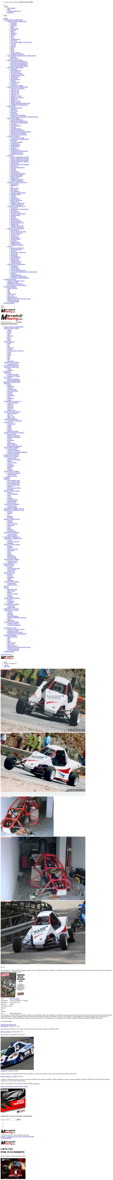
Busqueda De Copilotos (13, 376)
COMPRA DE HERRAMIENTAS (20, 278)
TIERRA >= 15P (15, 100)
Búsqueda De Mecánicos (13, 380)
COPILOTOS (7, 373)
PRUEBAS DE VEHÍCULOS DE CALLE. (19, 298)
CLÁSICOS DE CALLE (17, 137)
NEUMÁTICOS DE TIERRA (12, 412)
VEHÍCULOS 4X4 (9, 565)
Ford (8, 337)
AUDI (12, 51)
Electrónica (10, 388)
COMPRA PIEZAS (16, 263)
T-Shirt (11, 1013)
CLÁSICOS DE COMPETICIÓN (20, 139)
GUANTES (14, 124)
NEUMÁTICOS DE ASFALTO (12, 401)
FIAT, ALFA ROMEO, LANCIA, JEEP (21, 42)
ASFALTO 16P (15, 93)
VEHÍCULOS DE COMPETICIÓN (17, 21)
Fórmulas (9, 513)
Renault (9, 333)
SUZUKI (13, 45)
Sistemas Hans (11, 443)
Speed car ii (7, 666)
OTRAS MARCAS (16, 52)
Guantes (9, 438)
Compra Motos (11, 605)
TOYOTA (13, 43)
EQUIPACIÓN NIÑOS (17, 175)
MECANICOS (8, 377)
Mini (8, 356)
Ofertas (9, 368)
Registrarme (10, 12)
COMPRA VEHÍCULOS (17, 203)
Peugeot (9, 330)
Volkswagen (10, 347)
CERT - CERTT (11, 294)
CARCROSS (14, 207)
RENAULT (14, 26)
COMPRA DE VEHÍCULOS (18, 276)
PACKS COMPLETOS (17, 120)
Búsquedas (10, 370)
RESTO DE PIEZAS (16, 176)
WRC (8, 289)
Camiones (9, 611)
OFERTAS (13, 57)
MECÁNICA (14, 190)
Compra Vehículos (12, 534)
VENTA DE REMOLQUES (18, 270)
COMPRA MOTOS (16, 261)
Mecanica (9, 492)
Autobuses (10, 613)
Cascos (9, 441)
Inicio (5, 662)
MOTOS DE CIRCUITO (17, 248)
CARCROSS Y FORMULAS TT (13, 538)
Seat (8, 344)
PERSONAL (7, 371)
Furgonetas (10, 614)
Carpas (9, 619)
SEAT (12, 36)
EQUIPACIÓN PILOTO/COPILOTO (14, 432)
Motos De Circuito (12, 589)
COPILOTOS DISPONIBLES (19, 61)
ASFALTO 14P (15, 90)
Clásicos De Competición (14, 459)
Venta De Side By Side (13, 568)
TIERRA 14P (14, 99)
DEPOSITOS (14, 78)
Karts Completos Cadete (13, 482)
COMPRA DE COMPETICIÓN (19, 151)
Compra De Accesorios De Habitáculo (17, 452)
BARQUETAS (15, 184)
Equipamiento (11, 601)
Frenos (9, 397)
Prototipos (10, 516)
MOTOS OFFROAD (16, 249)
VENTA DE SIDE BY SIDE (18, 231)
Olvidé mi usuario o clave (14, 11)
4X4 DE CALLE (15, 234)
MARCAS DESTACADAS (11, 328)
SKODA (13, 35)
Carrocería (10, 392)
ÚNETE (19, 1119)
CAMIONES (14, 266)
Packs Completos (11, 434)
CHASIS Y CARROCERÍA (18, 193)
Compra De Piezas (12, 449)
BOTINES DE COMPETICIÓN (19, 122)
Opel (8, 346)
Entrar (9, 9)
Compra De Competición (13, 473)
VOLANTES (14, 111)
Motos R (9, 592)
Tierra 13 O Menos (12, 413)
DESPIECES (14, 255)
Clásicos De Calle (12, 458)
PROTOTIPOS (15, 188)
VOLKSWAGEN (15, 39)
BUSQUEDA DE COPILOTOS (19, 63)
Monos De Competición (13, 435)
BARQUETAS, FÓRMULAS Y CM (14, 508)
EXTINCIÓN (14, 114)
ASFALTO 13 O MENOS (18, 88)
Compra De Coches (12, 364)
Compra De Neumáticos (13, 450)
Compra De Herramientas (14, 625)
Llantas (9, 400)
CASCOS (13, 127)
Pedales (9, 428)
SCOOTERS (14, 254)
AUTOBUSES (15, 267)
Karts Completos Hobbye (14, 488)
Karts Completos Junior (13, 483)
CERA (9, 292)
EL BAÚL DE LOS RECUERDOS (16, 285)
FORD (12, 32)
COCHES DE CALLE (10, 279)
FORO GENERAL (12, 288)
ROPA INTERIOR (16, 125)
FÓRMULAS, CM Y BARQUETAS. (17, 182)
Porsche (9, 338)
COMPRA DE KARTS (17, 179)
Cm (8, 514)
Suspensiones (10, 395)
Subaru (9, 343)
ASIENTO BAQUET (16, 108)
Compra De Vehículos (13, 623)
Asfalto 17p (10, 409)
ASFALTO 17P (15, 94)
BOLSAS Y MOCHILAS (17, 130)
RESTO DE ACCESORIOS (18, 115)
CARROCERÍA (15, 76)
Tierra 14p (10, 415)
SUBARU (13, 30)
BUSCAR (19, 322)
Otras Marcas (10, 361)
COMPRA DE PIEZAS (17, 85)
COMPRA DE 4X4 (16, 243)
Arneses (9, 425)
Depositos (9, 394)
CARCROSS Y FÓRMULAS (12, 537)
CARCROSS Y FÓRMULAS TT (16, 206)
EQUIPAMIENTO (16, 257)
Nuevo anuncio (11, 8)
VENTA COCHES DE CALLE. (16, 281)
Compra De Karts (12, 505)
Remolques (10, 489)
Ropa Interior (10, 440)
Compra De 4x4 (11, 583)
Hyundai (9, 349)
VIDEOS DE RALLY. (13, 300)
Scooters (9, 595)
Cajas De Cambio (12, 389)
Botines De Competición (13, 437)
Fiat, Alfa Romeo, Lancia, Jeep (15, 350)
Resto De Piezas (11, 502)
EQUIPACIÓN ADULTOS (18, 173)
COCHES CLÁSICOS (13, 136)
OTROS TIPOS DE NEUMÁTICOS (20, 103)
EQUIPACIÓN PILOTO (17, 222)
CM (12, 187)
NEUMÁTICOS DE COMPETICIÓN (17, 87)
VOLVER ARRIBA (6, 1138)
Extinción (9, 429)
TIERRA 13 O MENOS (17, 97)
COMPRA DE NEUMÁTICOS (19, 105)
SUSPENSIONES (15, 79)
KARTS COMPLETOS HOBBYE (20, 164)
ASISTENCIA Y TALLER (11, 608)
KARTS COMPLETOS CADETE (20, 158)
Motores (9, 385)
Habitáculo (10, 467)
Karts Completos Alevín (13, 480)
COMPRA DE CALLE (17, 152)
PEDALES (14, 112)
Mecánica (9, 520)
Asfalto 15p (10, 406)
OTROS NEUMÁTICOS (11, 419)
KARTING (10, 155)
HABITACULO (8, 422)
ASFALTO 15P (15, 91)
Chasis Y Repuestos (12, 494)
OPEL (12, 38)
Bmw (8, 334)
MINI (12, 48)
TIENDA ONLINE (9, 303)
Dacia (8, 358)
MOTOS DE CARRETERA (18, 252)
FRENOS (13, 81)
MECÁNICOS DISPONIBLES (19, 64)
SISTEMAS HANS (16, 128)
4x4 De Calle (10, 571)
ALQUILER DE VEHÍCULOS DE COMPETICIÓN (21, 55)
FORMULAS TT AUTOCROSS (19, 209)
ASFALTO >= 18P (16, 96)
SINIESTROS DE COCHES (15, 284)
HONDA (13, 46)
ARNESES (14, 109)
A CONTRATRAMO (13, 301)
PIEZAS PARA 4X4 (9, 573)
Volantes (9, 426)
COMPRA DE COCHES (17, 54)
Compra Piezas (11, 607)
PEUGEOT (14, 23)
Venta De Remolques (12, 616)
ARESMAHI (4, 1026)
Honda (9, 355)
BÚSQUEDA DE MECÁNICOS (19, 66)
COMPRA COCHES (13, 282)
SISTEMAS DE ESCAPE (18, 75)
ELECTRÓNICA (15, 72)
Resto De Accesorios (12, 431)
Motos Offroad (11, 590)
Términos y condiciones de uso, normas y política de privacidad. (17, 1136)
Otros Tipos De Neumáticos (14, 420)
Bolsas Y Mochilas (12, 444)
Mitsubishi (10, 336)
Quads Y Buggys (11, 570)
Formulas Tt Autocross (13, 541)
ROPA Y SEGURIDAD (13, 118)
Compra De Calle (11, 474)
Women (16, 1013)
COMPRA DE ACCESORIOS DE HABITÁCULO (24, 117)
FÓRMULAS (14, 185)
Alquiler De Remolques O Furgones (16, 617)
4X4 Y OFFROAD (9, 564)
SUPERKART (14, 163)
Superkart (9, 486)
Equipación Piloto (12, 558)
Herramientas (10, 620)
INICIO (6, 18)
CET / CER (10, 295)
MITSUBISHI (14, 29)
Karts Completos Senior (13, 485)
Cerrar (6, 6)
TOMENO (3, 1071)
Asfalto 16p (10, 407)
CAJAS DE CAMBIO (17, 73)
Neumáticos (10, 470)
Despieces (10, 599)
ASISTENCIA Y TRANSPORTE (16, 264)
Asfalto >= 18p (11, 410)
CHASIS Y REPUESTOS (17, 167)
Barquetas (9, 511)
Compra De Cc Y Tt (12, 561)
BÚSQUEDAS (15, 58)
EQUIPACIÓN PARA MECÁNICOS (21, 131)
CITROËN (13, 24)
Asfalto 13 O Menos (12, 403)
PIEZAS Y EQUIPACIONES (12, 491)
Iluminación (10, 398)
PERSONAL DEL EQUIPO (14, 60)
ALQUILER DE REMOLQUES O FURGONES (24, 272)
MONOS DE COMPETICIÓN (19, 121)
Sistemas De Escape (12, 391)
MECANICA (14, 166)
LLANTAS (14, 84)
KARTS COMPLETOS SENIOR (20, 161)
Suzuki (9, 353)
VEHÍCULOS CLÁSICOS (11, 455)
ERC (8, 291)
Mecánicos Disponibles (13, 379)
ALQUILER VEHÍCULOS (11, 365)
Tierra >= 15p (10, 416)
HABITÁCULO (11, 106)
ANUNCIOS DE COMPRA (11, 362)
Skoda (9, 340)
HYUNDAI (14, 40)
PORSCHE (14, 33)
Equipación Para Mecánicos (14, 446)
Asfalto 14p (10, 404)
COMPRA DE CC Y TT (17, 225)
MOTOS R (14, 251)
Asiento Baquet (11, 423)
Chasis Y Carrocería (12, 523)
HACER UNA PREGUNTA (8, 1024)
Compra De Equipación (13, 453)
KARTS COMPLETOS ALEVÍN (20, 157)
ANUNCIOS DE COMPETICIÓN (13, 20)
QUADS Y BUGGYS (16, 233)
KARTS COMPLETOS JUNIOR (19, 160)
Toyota (9, 352)
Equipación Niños (12, 501)
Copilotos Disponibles (13, 374)
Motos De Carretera (12, 593)
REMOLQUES (15, 178)
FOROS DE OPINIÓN (10, 286)
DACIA (13, 49)
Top (20, 1013)
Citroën (9, 331)
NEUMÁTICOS (15, 149)
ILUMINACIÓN (15, 82)
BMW (12, 27)
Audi (8, 359)
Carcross (9, 540)
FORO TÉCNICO (12, 297)
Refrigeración (10, 386)
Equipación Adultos (12, 500)
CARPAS (13, 273)
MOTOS (9, 246)
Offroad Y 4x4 (11, 418)
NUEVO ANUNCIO (6, 654)
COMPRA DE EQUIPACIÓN (19, 134)
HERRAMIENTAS (16, 275)
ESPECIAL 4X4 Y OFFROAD (15, 228)
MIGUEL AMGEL (15, 998)
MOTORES (14, 69)
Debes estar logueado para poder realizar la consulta (14, 1086)
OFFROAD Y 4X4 (16, 102)
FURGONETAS (15, 269)
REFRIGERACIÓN (16, 70)
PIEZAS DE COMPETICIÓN (15, 67)
